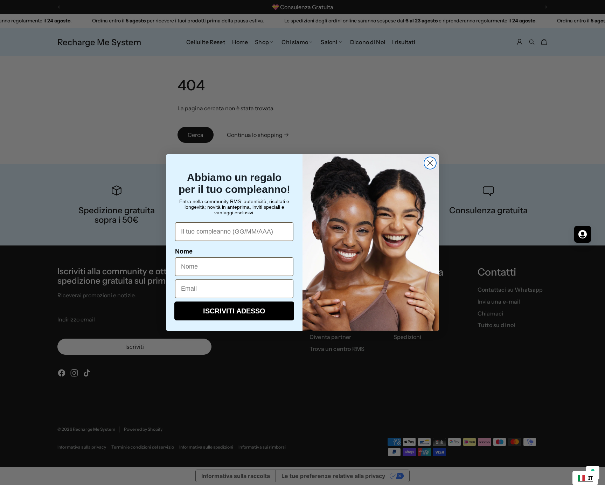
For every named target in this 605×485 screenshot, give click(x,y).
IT (590, 477)
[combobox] (585, 478)
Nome (184, 251)
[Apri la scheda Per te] (582, 234)
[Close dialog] (430, 163)
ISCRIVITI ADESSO (234, 311)
